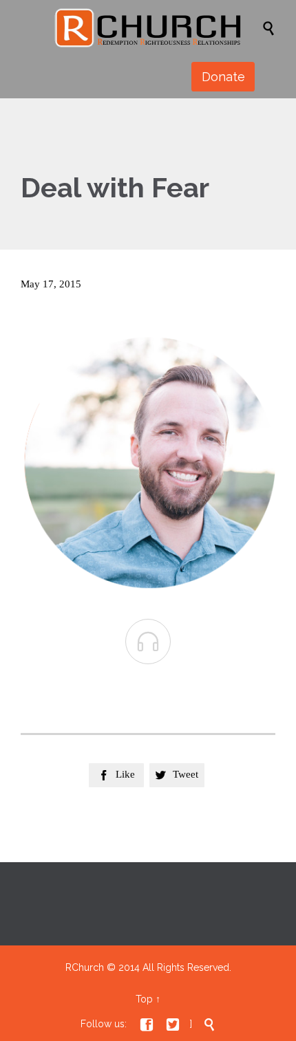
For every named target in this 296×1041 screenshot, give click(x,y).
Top (144, 999)
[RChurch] (155, 27)
